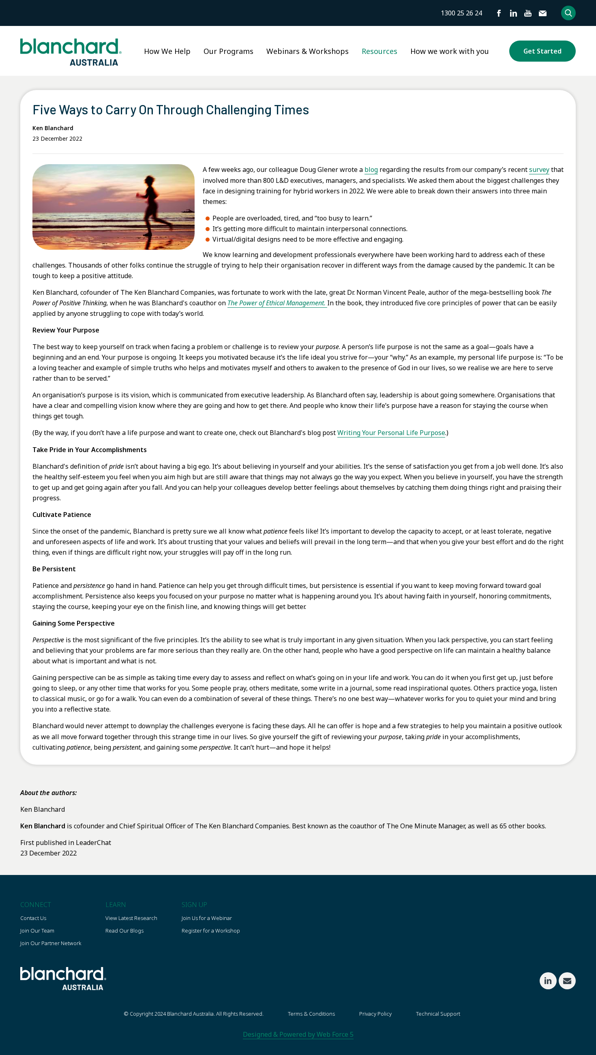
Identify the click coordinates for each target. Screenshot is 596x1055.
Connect (35, 905)
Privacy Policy (375, 1013)
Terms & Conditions (311, 1013)
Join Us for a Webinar (207, 918)
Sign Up (194, 905)
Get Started (542, 51)
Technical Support (438, 1013)
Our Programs (228, 51)
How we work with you (449, 51)
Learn (115, 905)
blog (371, 169)
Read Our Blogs (124, 930)
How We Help (167, 51)
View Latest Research (131, 918)
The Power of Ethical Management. (277, 302)
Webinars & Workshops (307, 51)
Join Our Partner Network (50, 943)
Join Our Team (37, 930)
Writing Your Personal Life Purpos (389, 432)
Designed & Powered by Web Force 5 (298, 1034)
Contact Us (33, 918)
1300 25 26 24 (461, 13)
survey (539, 169)
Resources (379, 51)
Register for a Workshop (211, 930)
